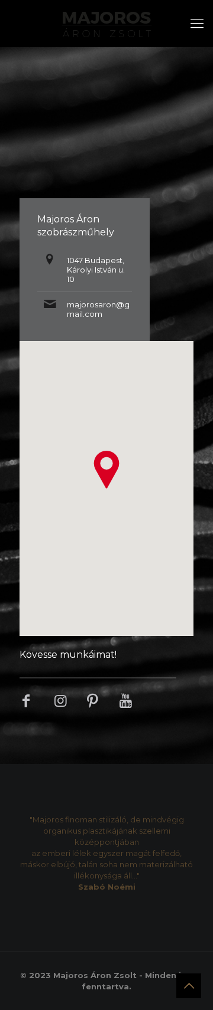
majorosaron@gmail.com (98, 309)
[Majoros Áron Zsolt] (106, 23)
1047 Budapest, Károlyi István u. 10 (96, 269)
